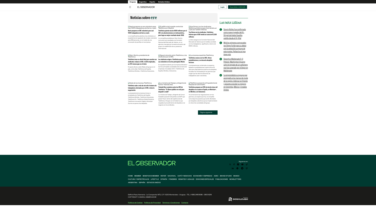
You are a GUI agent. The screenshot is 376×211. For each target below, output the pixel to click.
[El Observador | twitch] (247, 168)
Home (130, 176)
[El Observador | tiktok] (247, 164)
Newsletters (235, 179)
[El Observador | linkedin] (233, 168)
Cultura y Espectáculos (138, 179)
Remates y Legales (186, 179)
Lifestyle (155, 179)
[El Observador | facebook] (234, 164)
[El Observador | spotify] (237, 168)
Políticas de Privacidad (152, 203)
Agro (216, 176)
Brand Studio (226, 176)
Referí (163, 176)
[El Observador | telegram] (242, 168)
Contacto (184, 203)
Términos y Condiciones (171, 203)
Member (137, 176)
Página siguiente (206, 112)
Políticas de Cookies (135, 203)
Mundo (236, 176)
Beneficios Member (151, 176)
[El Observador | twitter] (230, 164)
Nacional (172, 176)
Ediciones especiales (205, 179)
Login (222, 7)
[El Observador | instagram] (238, 164)
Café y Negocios (185, 176)
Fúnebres (173, 179)
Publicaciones (221, 179)
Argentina (142, 2)
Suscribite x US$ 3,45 (237, 7)
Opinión (163, 179)
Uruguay (133, 2)
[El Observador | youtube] (242, 164)
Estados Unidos (164, 2)
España (152, 2)
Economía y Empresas (202, 176)
